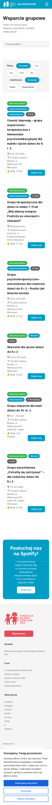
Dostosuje (26, 791)
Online (12, 87)
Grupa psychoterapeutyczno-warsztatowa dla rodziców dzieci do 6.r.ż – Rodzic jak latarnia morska (26, 284)
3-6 (11, 73)
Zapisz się (36, 172)
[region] (26, 777)
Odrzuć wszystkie (26, 798)
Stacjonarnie (28, 87)
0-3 (36, 66)
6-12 (22, 73)
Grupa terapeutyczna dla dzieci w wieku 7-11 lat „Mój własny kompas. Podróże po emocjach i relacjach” (24, 211)
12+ (32, 73)
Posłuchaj (26, 590)
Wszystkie (23, 66)
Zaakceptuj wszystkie (26, 783)
